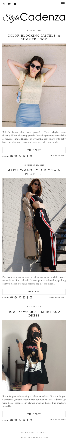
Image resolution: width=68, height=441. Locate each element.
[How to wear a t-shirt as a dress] (34, 390)
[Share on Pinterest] (24, 156)
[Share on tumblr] (27, 156)
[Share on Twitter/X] (20, 156)
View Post (34, 150)
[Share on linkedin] (31, 156)
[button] (64, 4)
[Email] (15, 4)
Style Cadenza (38, 433)
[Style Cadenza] (34, 11)
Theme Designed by (34, 437)
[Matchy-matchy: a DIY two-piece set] (34, 271)
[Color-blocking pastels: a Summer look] (34, 126)
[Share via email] (12, 156)
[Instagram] (4, 4)
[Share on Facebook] (16, 156)
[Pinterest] (9, 4)
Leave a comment (57, 156)
